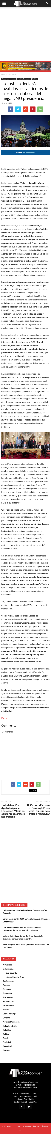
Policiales (7, 1030)
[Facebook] (22, 1106)
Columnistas (8, 969)
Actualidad (12, 74)
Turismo (6, 1050)
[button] (47, 3)
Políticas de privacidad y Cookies (26, 1126)
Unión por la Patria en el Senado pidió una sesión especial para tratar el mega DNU (38, 809)
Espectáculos (8, 1001)
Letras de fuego (9, 1013)
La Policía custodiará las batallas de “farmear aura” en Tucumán (25, 911)
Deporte (6, 985)
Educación (7, 993)
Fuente (4, 718)
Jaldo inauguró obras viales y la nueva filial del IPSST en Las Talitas (26, 945)
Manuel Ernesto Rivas (15, 977)
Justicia (13, 79)
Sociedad (7, 1042)
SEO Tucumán (26, 1131)
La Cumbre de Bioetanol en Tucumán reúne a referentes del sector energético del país (22, 928)
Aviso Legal (6, 1126)
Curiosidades (8, 981)
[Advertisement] (25, 34)
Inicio (3, 74)
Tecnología (7, 1046)
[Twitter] (29, 1106)
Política (34, 79)
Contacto (45, 1126)
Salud (5, 1038)
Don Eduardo (11, 973)
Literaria (6, 1018)
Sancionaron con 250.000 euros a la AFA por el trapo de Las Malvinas (26, 920)
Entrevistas (8, 997)
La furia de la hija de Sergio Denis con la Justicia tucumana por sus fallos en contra (23, 937)
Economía (7, 989)
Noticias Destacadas (24, 79)
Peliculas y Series (10, 1026)
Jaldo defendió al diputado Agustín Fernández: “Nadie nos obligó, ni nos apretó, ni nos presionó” (13, 811)
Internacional (8, 1005)
